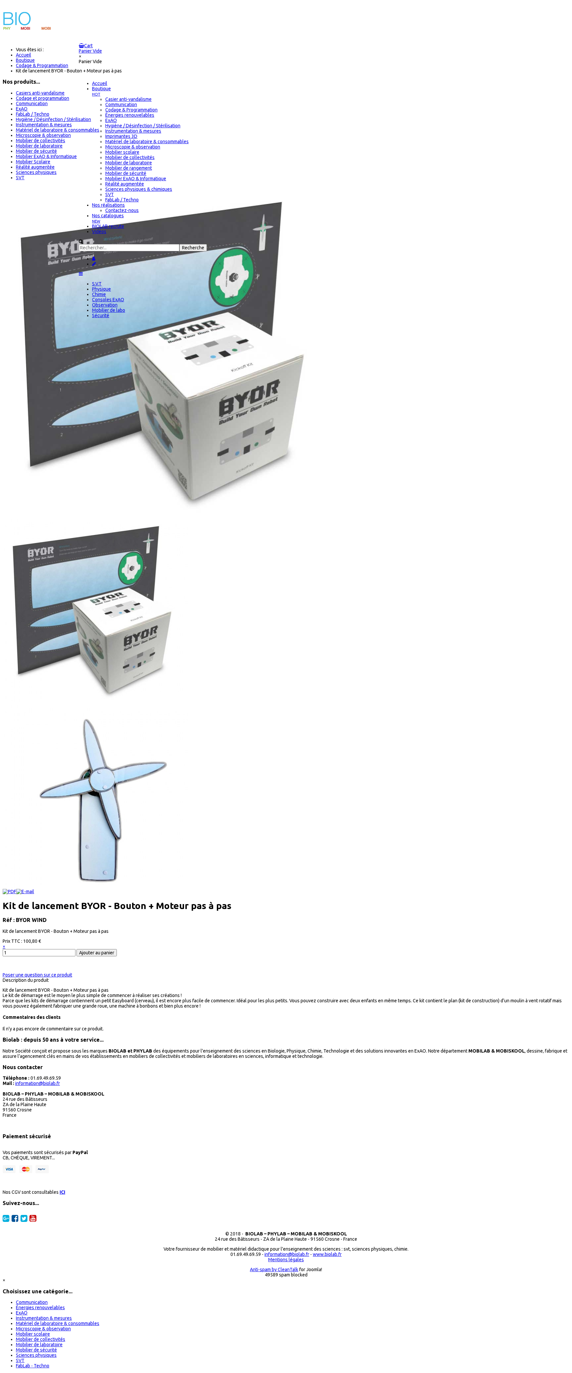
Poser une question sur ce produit (37, 975)
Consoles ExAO (108, 299)
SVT (20, 177)
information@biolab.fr (37, 1083)
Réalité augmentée (35, 167)
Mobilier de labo (108, 310)
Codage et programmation (42, 98)
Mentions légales (286, 1259)
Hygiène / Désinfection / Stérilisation (53, 119)
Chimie (99, 294)
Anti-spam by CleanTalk (274, 1269)
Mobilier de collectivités (40, 140)
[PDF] (9, 891)
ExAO (21, 108)
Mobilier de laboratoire (39, 145)
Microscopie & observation (43, 135)
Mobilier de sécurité (36, 151)
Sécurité (100, 315)
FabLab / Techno (32, 114)
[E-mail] (25, 891)
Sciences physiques (36, 172)
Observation (105, 305)
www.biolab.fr (327, 1254)
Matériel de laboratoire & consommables (57, 130)
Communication (32, 103)
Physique (101, 289)
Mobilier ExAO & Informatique (46, 156)
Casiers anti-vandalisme (40, 93)
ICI (62, 1192)
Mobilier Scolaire (33, 161)
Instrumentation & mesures (44, 124)
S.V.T (97, 283)
